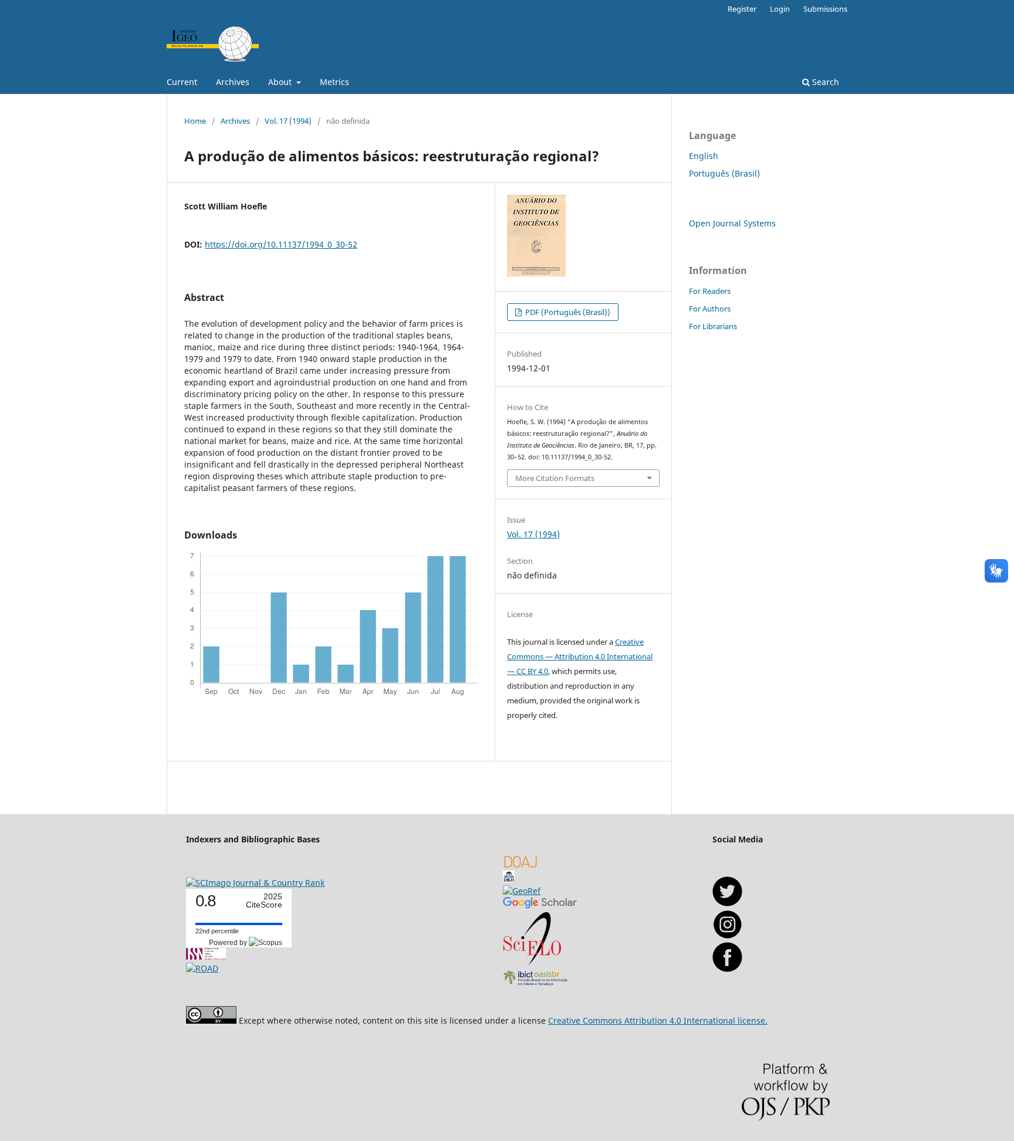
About (281, 81)
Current (182, 81)
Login (780, 9)
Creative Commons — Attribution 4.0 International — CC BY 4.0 (580, 656)
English (703, 155)
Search (824, 81)
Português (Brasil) (724, 173)
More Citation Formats (554, 478)
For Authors (710, 308)
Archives (232, 81)
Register (742, 9)
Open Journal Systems (732, 223)
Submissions (825, 9)
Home (195, 121)
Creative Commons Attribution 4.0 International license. (658, 1020)
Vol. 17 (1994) (288, 121)
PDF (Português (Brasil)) (566, 312)
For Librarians (713, 326)
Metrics (334, 81)
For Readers (710, 291)
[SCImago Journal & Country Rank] (255, 882)
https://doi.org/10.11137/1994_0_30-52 (281, 244)
